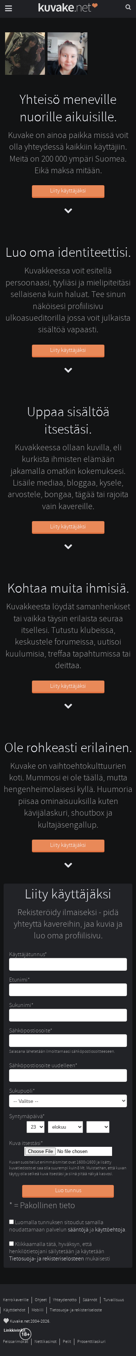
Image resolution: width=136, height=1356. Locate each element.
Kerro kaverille (16, 1300)
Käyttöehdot (14, 1310)
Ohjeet (41, 1300)
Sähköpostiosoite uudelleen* (43, 1065)
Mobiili (38, 1310)
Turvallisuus (113, 1300)
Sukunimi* (21, 1005)
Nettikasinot (45, 1341)
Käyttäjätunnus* (28, 954)
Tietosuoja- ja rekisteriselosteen (46, 1258)
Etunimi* (19, 979)
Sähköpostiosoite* (30, 1030)
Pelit (67, 1341)
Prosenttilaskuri (91, 1341)
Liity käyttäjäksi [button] (68, 190)
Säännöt (90, 1300)
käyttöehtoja (110, 1229)
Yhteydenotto (65, 1300)
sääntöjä (78, 1229)
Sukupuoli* (22, 1091)
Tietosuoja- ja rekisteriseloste (76, 1310)
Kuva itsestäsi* (26, 1143)
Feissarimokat (15, 1341)
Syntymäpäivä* (27, 1116)
